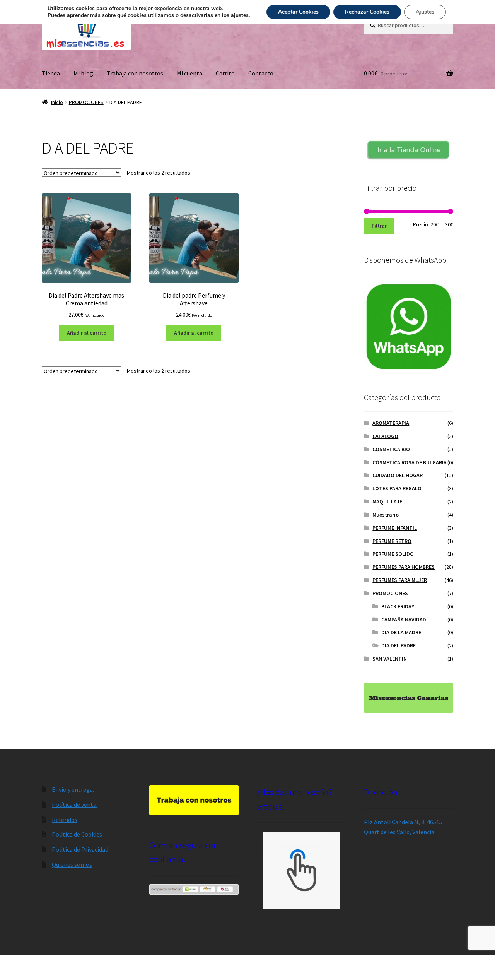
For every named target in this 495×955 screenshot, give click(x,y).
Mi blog (83, 73)
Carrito (225, 73)
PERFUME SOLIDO (393, 553)
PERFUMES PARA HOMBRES (403, 566)
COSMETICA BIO (391, 449)
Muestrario (385, 514)
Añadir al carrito (86, 332)
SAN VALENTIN (389, 658)
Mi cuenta (189, 73)
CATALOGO (385, 436)
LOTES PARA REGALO (397, 488)
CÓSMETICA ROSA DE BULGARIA (409, 462)
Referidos (64, 819)
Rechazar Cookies (367, 11)
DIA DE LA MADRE (401, 632)
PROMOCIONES (86, 102)
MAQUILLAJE (387, 501)
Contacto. (261, 73)
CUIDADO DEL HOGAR (397, 475)
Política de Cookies (77, 834)
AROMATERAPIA (390, 422)
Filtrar (379, 225)
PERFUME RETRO (391, 540)
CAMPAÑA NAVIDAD (403, 619)
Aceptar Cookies (298, 11)
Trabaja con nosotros (135, 73)
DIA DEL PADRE (398, 645)
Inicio (57, 102)
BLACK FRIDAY (397, 606)
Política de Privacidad (80, 849)
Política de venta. (74, 804)
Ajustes (425, 11)
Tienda (51, 73)
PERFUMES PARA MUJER (399, 580)
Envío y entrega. (73, 789)
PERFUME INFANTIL (394, 527)
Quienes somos (72, 864)
